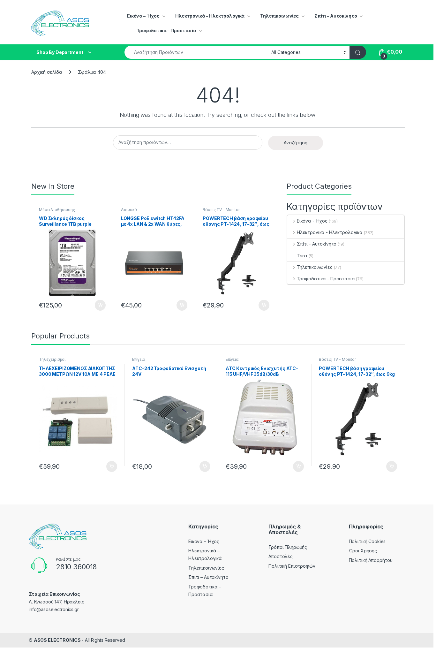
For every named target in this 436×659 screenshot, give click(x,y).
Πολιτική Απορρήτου (371, 560)
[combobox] (196, 52)
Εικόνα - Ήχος (312, 220)
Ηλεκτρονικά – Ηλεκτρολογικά (209, 16)
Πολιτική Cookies (367, 541)
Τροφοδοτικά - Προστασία (326, 278)
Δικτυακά (129, 209)
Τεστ (302, 255)
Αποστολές (280, 556)
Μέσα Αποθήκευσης (57, 209)
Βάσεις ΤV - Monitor (221, 209)
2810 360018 (76, 567)
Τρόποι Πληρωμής (287, 547)
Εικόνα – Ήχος (143, 16)
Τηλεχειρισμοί (52, 359)
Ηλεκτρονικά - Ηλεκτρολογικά (330, 232)
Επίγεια (138, 359)
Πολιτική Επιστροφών (291, 566)
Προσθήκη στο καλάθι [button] (95, 305)
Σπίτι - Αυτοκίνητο (316, 243)
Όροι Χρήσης (363, 550)
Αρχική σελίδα (46, 72)
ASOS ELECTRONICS (57, 640)
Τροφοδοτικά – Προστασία (166, 30)
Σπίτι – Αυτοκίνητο (335, 16)
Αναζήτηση (295, 142)
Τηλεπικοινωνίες (279, 16)
